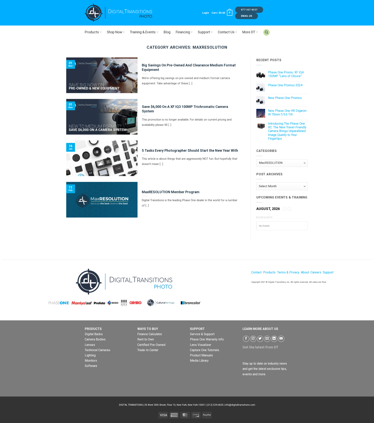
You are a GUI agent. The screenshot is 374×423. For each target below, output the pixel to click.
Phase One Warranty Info (207, 339)
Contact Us (226, 32)
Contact (256, 272)
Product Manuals (201, 355)
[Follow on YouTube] (281, 339)
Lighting (90, 355)
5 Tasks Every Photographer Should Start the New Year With (190, 150)
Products (92, 32)
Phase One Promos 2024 (285, 85)
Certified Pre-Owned (151, 345)
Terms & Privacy (288, 272)
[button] (205, 12)
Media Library (199, 360)
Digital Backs (94, 334)
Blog (167, 32)
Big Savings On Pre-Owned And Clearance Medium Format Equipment (189, 67)
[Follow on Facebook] (246, 339)
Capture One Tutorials (204, 350)
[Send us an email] (267, 339)
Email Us (246, 16)
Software (91, 366)
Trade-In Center (147, 350)
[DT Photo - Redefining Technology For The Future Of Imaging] (119, 13)
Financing (183, 32)
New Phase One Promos (285, 98)
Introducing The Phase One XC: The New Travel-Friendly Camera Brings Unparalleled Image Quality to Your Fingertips (287, 131)
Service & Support (202, 334)
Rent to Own (145, 339)
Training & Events (143, 32)
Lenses (90, 345)
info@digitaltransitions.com (240, 405)
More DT (248, 32)
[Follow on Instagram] (253, 339)
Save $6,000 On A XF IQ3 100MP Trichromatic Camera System (185, 109)
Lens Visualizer (200, 345)
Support (204, 32)
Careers (315, 272)
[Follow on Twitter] (260, 339)
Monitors (91, 360)
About (305, 272)
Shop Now (114, 32)
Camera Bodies (95, 339)
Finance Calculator (149, 334)
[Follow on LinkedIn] (274, 339)
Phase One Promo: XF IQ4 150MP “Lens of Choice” (286, 74)
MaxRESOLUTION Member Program (170, 192)
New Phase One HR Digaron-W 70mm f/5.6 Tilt (287, 112)
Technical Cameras (97, 350)
